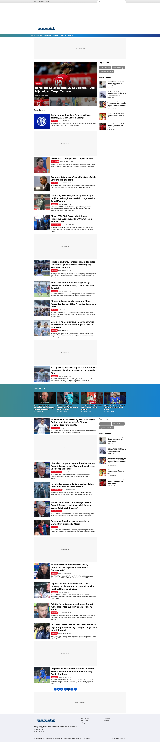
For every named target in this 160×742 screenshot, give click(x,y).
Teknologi (63, 35)
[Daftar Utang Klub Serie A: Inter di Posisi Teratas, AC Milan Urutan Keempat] (42, 121)
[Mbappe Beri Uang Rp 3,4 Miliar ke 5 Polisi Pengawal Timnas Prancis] (115, 398)
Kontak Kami (59, 738)
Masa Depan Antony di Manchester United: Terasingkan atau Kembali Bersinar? (44, 407)
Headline (38, 83)
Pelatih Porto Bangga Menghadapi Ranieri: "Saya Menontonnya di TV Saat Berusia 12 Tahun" (72, 607)
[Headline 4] (89, 101)
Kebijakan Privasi (69, 738)
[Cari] (123, 1)
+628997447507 (38, 730)
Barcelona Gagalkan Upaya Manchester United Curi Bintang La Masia (70, 522)
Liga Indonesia (56, 225)
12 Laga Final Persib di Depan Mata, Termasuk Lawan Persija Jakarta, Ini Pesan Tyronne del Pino (74, 370)
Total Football (38, 35)
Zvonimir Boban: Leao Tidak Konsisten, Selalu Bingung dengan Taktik (73, 178)
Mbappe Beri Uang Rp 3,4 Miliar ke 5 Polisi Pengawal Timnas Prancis (114, 407)
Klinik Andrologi (118, 68)
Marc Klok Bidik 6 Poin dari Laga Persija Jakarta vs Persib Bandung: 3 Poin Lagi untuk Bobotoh (73, 285)
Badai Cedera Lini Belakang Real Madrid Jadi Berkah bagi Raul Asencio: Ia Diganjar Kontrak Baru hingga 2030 (73, 422)
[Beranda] (32, 35)
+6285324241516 (39, 732)
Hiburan (70, 35)
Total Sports (47, 35)
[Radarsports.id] (46, 29)
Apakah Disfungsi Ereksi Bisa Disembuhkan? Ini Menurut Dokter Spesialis (116, 83)
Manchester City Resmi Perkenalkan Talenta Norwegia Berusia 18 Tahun (67, 407)
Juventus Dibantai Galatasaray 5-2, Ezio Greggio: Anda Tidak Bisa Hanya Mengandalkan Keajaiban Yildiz (117, 104)
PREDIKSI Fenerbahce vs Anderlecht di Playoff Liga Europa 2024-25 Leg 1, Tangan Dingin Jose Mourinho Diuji (74, 627)
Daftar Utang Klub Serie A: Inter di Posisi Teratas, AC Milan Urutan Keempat (71, 116)
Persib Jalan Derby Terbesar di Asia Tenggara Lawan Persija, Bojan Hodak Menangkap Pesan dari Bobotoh (73, 264)
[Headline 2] (57, 101)
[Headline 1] (42, 101)
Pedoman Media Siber (83, 738)
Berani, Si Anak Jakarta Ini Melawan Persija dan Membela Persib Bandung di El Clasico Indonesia (72, 324)
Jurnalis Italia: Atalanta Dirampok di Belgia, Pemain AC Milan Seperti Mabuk (72, 485)
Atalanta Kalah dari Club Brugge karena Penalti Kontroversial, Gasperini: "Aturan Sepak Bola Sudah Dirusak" (71, 505)
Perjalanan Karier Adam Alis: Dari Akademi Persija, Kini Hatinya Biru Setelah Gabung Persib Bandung (72, 671)
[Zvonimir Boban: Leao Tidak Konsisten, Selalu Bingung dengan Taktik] (42, 183)
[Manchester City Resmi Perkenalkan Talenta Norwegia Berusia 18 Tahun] (68, 398)
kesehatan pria (105, 68)
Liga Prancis (55, 161)
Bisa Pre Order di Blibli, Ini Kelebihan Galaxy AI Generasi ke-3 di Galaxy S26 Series (117, 93)
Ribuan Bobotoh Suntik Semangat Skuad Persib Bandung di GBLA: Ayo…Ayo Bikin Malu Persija (73, 304)
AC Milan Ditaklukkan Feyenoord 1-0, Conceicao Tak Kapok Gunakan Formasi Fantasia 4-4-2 (70, 567)
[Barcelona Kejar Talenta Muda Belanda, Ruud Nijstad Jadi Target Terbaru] (103, 126)
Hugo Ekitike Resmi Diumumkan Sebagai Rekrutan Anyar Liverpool (91, 407)
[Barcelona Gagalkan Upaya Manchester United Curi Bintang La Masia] (42, 527)
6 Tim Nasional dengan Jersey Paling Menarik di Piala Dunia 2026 (116, 115)
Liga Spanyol (55, 428)
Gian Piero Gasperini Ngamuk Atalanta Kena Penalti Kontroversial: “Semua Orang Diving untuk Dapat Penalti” (73, 466)
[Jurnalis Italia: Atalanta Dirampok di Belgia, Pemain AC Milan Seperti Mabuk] (42, 490)
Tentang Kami (49, 738)
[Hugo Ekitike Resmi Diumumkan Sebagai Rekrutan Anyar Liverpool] (92, 398)
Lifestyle (55, 35)
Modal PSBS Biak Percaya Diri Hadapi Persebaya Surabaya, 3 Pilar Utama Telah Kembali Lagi (71, 219)
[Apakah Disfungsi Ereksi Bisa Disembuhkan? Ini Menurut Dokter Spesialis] (103, 84)
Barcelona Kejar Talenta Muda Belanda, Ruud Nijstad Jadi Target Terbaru (65, 89)
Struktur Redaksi (39, 738)
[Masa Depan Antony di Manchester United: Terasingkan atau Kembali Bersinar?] (45, 398)
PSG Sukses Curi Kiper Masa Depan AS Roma (73, 158)
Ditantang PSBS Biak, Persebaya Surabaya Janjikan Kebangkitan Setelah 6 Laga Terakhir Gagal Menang (73, 198)
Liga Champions (56, 472)
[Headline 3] (73, 101)
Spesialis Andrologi (107, 71)
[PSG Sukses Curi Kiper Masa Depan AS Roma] (42, 165)
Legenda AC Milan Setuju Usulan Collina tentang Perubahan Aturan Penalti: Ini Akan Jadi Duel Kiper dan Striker (73, 586)
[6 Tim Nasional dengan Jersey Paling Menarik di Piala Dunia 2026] (103, 116)
